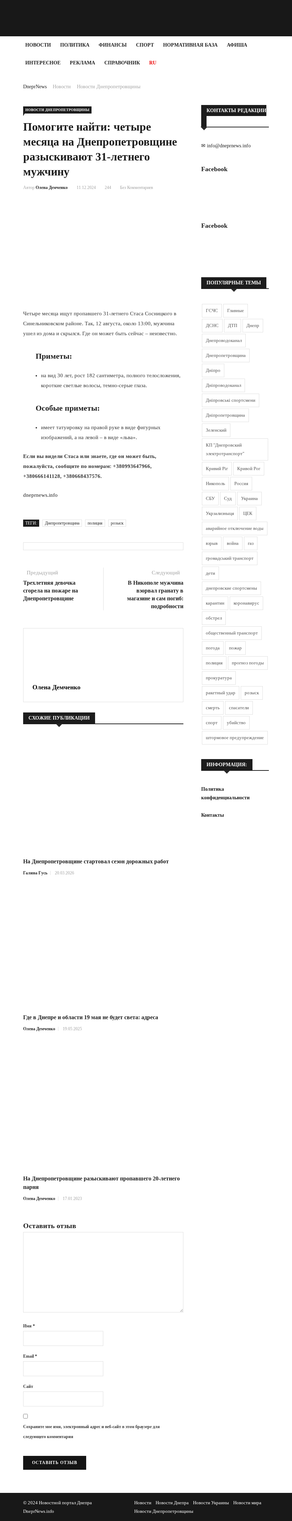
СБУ (210, 498)
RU (152, 62)
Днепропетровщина (62, 523)
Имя (29, 1325)
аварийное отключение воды (235, 528)
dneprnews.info (40, 495)
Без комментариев (136, 187)
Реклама (82, 62)
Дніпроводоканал (223, 385)
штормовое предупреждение (235, 737)
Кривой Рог (248, 468)
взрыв (212, 543)
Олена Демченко (52, 187)
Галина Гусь (35, 872)
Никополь (215, 483)
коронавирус (246, 603)
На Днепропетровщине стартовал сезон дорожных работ (96, 861)
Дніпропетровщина (225, 415)
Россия (241, 483)
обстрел (214, 618)
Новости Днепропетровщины (108, 86)
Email (30, 1356)
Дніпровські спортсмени (230, 400)
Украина (249, 498)
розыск (117, 523)
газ (251, 543)
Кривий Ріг (217, 468)
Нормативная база (190, 45)
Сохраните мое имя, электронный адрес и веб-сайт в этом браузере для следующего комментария (91, 1431)
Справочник (122, 62)
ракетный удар (220, 692)
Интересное (43, 62)
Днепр (252, 325)
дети (210, 573)
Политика (74, 45)
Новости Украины (211, 1502)
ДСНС (212, 325)
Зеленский (216, 430)
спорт (212, 722)
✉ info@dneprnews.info (226, 145)
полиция (95, 523)
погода (213, 648)
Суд (228, 498)
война (233, 543)
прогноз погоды (248, 662)
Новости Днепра (172, 1502)
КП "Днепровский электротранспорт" (225, 449)
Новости (38, 45)
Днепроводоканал (224, 340)
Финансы (113, 45)
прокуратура (219, 677)
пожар (235, 648)
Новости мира (247, 1502)
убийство (236, 722)
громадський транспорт (230, 558)
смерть (213, 707)
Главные (235, 310)
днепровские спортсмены (231, 588)
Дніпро (213, 370)
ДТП (232, 325)
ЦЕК (247, 513)
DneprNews (35, 86)
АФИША (237, 45)
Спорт (145, 45)
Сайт (28, 1386)
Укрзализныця (220, 513)
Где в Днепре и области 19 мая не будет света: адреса (90, 1017)
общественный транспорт (232, 633)
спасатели (239, 707)
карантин (215, 603)
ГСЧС (212, 310)
